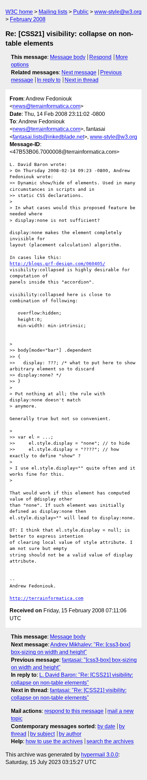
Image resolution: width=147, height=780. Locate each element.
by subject (42, 734)
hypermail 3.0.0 (99, 755)
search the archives (110, 741)
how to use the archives (54, 741)
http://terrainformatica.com (46, 598)
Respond (100, 57)
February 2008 (27, 19)
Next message (79, 72)
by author (70, 734)
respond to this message (74, 711)
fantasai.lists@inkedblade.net (48, 137)
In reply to (49, 80)
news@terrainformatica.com (46, 106)
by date (106, 726)
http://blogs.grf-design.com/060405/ (57, 263)
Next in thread (81, 80)
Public (81, 12)
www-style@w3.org (118, 12)
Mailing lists (53, 12)
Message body (67, 57)
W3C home (19, 12)
